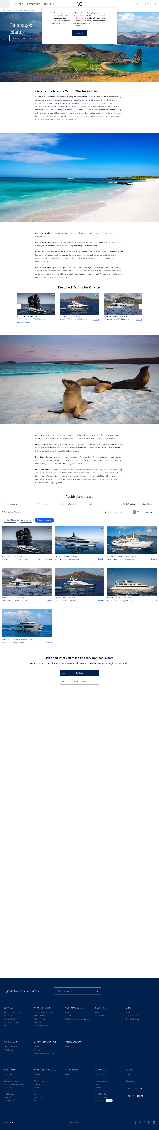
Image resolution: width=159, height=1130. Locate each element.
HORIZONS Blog (101, 1094)
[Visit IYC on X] (140, 1122)
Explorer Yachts (9, 1100)
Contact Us (130, 1081)
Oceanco (15, 556)
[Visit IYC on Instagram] (153, 1122)
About (67, 1012)
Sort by (149, 512)
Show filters (147, 504)
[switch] (129, 504)
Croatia (36, 1087)
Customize (79, 39)
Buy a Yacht (18, 4)
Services (68, 1016)
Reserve (49, 559)
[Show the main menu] (5, 4)
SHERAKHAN (108, 319)
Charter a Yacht (33, 4)
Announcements (101, 1081)
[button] (141, 306)
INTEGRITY (111, 601)
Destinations (49, 4)
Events (97, 1084)
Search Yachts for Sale (12, 1012)
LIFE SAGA (64, 319)
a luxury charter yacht (100, 106)
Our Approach (100, 1074)
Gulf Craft (119, 598)
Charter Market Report (42, 1025)
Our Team (68, 1022)
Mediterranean (39, 1081)
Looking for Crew (132, 1016)
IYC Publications (101, 1097)
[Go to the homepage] (79, 4)
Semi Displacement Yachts (14, 1084)
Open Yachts (8, 1087)
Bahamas (37, 1078)
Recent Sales (8, 1016)
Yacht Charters (39, 1016)
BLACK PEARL (7, 559)
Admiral (72, 316)
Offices (128, 1078)
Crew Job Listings (132, 1019)
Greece (37, 1084)
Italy (35, 1094)
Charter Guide (39, 1019)
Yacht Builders (9, 1050)
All (35, 1100)
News (97, 1078)
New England (39, 1097)
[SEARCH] (155, 4)
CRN (27, 316)
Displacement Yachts (11, 1081)
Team (128, 1074)
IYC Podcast (99, 1100)
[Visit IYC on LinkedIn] (149, 1122)
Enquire (52, 319)
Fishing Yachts (9, 1091)
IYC (4, 10)
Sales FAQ (7, 1025)
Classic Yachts (9, 1097)
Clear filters (11, 520)
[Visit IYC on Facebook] (135, 1122)
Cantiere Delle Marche (20, 639)
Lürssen (66, 556)
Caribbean (38, 1074)
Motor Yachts (9, 1074)
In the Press (99, 1091)
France (36, 1091)
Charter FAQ (38, 1022)
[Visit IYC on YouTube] (144, 1122)
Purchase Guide (10, 1019)
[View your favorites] (138, 4)
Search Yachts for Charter (43, 1012)
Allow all (80, 33)
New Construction (10, 1047)
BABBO (5, 642)
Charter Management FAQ (44, 1053)
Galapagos (24, 520)
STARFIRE (58, 559)
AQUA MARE (22, 319)
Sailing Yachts (9, 1078)
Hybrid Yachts (9, 1094)
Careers (98, 1087)
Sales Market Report (11, 1022)
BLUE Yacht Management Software (78, 1019)
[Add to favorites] (52, 295)
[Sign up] (96, 991)
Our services (100, 1016)
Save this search (45, 520)
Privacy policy (73, 1122)
